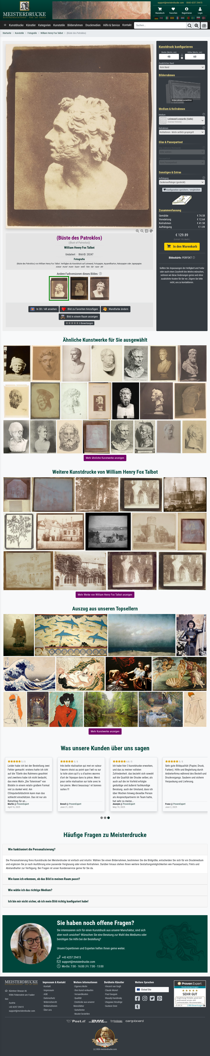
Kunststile (59, 25)
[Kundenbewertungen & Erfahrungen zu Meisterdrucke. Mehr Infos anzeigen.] (190, 993)
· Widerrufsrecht (50, 1002)
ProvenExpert (23, 804)
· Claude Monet (111, 990)
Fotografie (32, 33)
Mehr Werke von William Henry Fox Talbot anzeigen (105, 594)
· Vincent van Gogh (112, 986)
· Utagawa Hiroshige (113, 1002)
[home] (5, 25)
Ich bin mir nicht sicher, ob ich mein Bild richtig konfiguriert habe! (48, 901)
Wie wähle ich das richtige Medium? (30, 890)
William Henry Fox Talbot (52, 33)
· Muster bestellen (82, 1013)
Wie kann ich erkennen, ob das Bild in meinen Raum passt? (44, 879)
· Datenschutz (49, 998)
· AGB (45, 994)
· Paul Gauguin (110, 994)
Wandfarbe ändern (117, 309)
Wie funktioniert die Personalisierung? (31, 849)
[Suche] (189, 25)
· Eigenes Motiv (80, 986)
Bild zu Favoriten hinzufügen (82, 309)
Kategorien (44, 25)
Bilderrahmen (75, 25)
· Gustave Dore (110, 1006)
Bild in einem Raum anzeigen (81, 316)
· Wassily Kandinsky (113, 998)
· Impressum (48, 990)
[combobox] (182, 67)
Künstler (31, 25)
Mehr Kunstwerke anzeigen (105, 731)
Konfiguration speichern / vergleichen (183, 189)
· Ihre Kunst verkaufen (83, 990)
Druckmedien (93, 25)
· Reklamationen (50, 1006)
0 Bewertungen (86, 323)
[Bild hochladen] (204, 25)
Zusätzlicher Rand (166, 63)
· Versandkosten (81, 994)
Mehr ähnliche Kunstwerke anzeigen (105, 457)
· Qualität (78, 998)
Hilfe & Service (111, 25)
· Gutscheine (79, 1010)
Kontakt (126, 25)
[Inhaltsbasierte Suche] (196, 25)
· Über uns (47, 1010)
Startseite (7, 33)
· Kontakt (47, 986)
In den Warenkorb (184, 246)
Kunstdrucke (16, 25)
